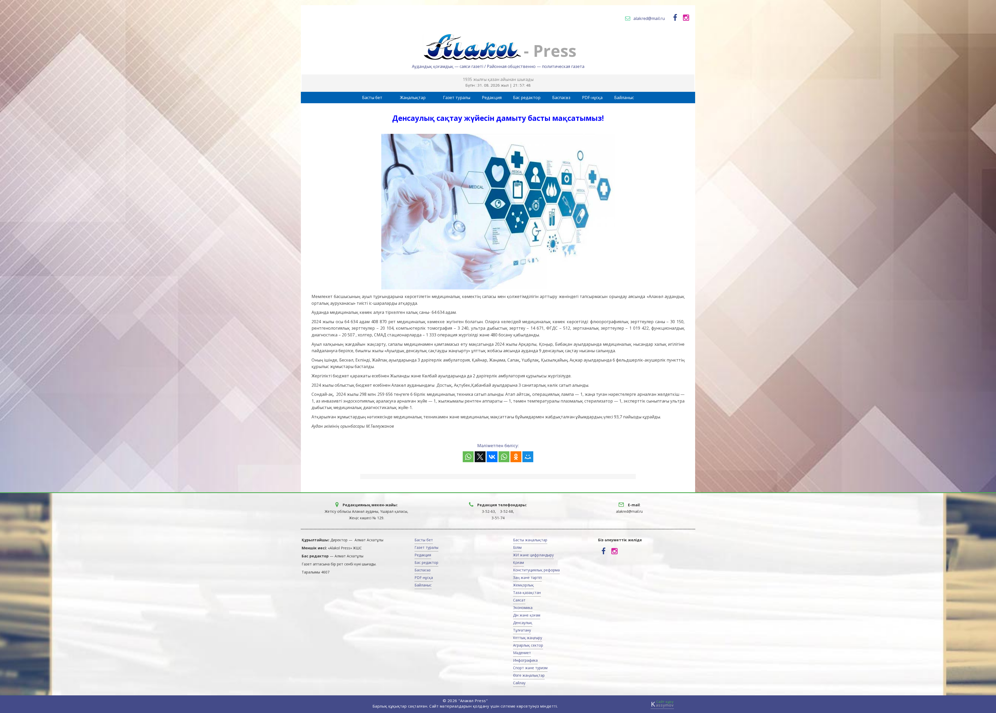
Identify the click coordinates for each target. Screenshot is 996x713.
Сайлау (519, 682)
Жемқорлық (523, 585)
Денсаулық (522, 622)
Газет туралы (456, 97)
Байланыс (624, 97)
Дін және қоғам (526, 615)
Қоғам (518, 562)
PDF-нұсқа (592, 97)
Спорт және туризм (530, 667)
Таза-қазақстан (527, 592)
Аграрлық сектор (528, 645)
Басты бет (372, 97)
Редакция (492, 97)
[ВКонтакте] (492, 456)
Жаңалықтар (413, 97)
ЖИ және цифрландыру (533, 554)
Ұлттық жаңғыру (527, 637)
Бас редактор (527, 97)
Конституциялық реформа (536, 569)
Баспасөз (561, 97)
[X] (480, 456)
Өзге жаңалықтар (529, 675)
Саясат (519, 600)
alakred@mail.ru (649, 18)
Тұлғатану (522, 630)
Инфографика (525, 660)
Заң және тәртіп (527, 577)
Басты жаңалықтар (530, 539)
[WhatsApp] (468, 456)
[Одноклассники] (515, 456)
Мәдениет (522, 652)
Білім (517, 547)
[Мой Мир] (527, 456)
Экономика (522, 607)
